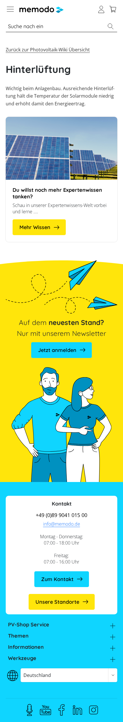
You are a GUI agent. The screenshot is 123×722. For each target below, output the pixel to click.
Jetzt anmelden (57, 350)
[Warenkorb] (112, 8)
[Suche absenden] (110, 26)
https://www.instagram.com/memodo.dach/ (93, 710)
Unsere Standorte (57, 602)
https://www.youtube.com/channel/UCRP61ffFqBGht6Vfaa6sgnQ (45, 710)
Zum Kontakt (57, 579)
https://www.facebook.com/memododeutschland (61, 710)
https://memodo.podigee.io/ (29, 710)
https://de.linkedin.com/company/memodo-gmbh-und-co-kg (77, 710)
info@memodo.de (61, 524)
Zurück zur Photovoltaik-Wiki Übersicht (48, 50)
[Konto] (101, 8)
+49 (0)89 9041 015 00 (61, 515)
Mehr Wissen (34, 227)
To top (107, 709)
